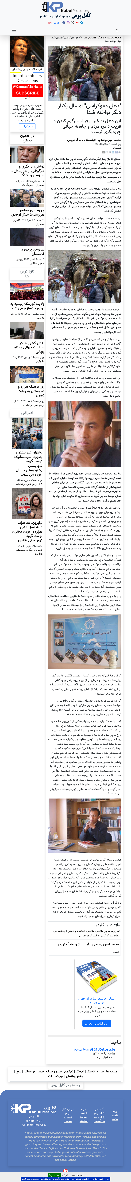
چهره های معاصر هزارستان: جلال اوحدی (27, 213)
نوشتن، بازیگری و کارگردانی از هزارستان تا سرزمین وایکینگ (27, 171)
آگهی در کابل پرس (99, 1111)
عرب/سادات (56, 1076)
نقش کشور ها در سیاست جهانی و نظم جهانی (29, 347)
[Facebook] (116, 152)
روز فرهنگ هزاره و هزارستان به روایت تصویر (31, 391)
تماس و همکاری (68, 1118)
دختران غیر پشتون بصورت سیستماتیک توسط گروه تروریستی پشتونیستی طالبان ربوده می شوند (28, 463)
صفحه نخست (114, 38)
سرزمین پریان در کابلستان (32, 252)
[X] (103, 152)
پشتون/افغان (74, 1076)
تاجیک (91, 1071)
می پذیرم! (54, 1175)
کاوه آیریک (27, 185)
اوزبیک (80, 1071)
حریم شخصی (84, 1111)
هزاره (100, 1071)
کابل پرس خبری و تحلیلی (29, 484)
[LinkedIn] (113, 152)
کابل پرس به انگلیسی (99, 1118)
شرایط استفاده (84, 1118)
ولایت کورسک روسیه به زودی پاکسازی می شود (27, 306)
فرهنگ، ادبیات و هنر (93, 38)
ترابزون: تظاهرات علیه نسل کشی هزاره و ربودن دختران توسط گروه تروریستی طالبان (27, 531)
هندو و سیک (54, 1071)
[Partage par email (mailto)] (119, 152)
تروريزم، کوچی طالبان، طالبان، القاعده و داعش (94, 931)
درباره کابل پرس (67, 1111)
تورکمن (68, 1071)
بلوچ (18, 1071)
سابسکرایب (27, 126)
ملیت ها (111, 1071)
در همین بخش (27, 138)
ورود (115, 1111)
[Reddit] (106, 152)
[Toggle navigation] (14, 30)
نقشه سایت (115, 1116)
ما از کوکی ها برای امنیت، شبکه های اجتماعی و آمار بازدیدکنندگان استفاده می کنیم (65, 1179)
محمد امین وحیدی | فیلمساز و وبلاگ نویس (94, 140)
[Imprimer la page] (110, 152)
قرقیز (40, 1071)
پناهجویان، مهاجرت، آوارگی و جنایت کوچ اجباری (86, 933)
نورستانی (29, 1071)
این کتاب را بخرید (96, 1023)
